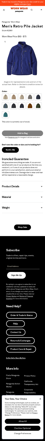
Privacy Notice (11, 296)
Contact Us (15, 332)
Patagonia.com (13, 137)
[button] (3, 9)
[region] (22, 417)
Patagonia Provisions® (10, 393)
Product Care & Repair (21, 349)
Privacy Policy (30, 376)
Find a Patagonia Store (12, 376)
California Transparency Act (31, 382)
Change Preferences (22, 433)
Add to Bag (22, 133)
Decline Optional (22, 428)
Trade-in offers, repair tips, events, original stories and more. (20, 256)
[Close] (40, 399)
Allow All (23, 421)
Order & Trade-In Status (21, 315)
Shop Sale (22, 227)
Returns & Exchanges (20, 340)
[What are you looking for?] (31, 9)
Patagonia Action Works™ (13, 385)
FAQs (15, 323)
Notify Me (10, 150)
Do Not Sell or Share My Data (16, 358)
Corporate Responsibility (30, 391)
